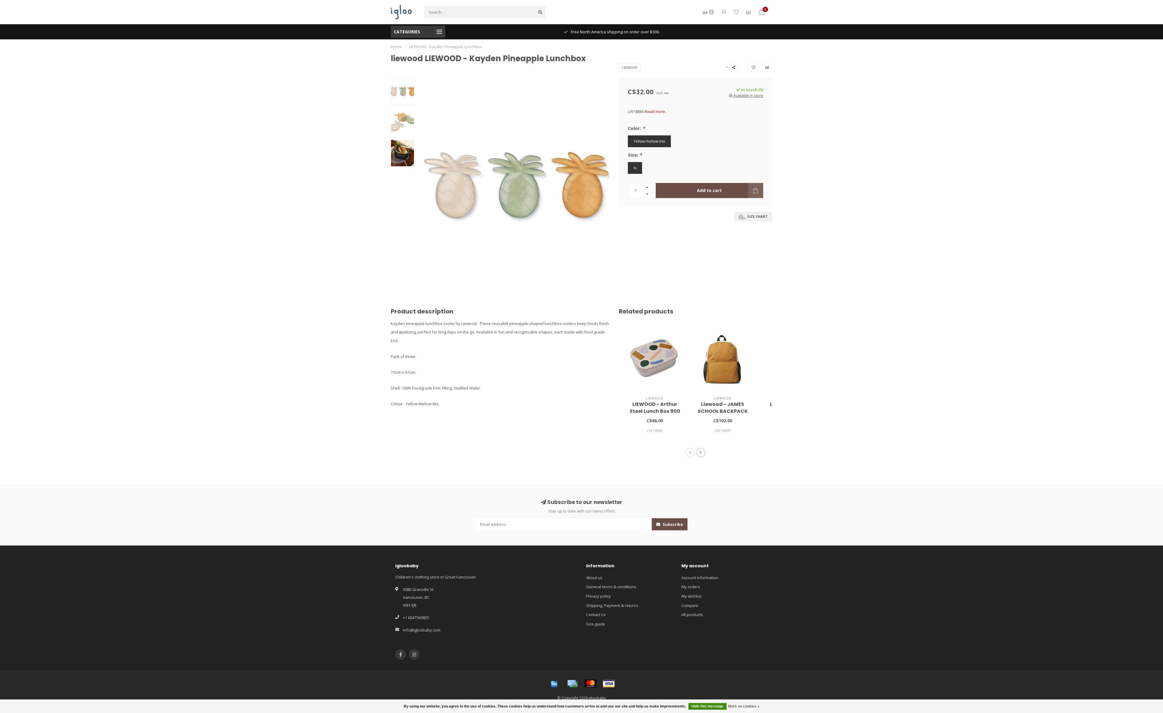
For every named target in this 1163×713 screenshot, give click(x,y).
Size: (635, 155)
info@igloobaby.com (421, 630)
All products (692, 614)
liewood (630, 67)
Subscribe (672, 524)
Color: (636, 128)
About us (594, 577)
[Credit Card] (572, 683)
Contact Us (596, 614)
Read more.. (656, 111)
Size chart (757, 216)
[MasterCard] (590, 683)
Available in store (748, 95)
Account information (699, 577)
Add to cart (709, 190)
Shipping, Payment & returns (612, 605)
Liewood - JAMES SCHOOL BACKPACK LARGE (723, 411)
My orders (690, 586)
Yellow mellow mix (649, 141)
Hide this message (707, 706)
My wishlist (691, 596)
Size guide (595, 624)
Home (396, 46)
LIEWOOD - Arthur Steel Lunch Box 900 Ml (655, 411)
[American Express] (554, 683)
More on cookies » (744, 706)
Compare (689, 605)
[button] (690, 452)
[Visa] (608, 683)
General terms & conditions (611, 586)
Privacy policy (598, 596)
